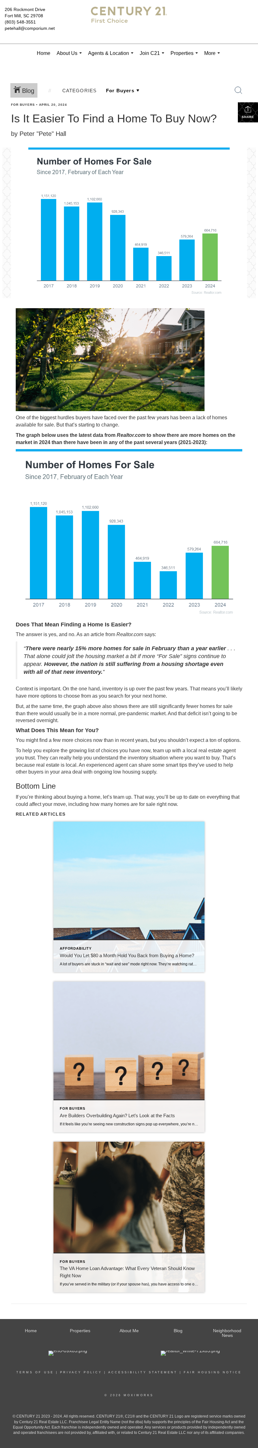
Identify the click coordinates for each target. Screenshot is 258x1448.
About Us (70, 57)
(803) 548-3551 (20, 21)
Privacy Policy (81, 1372)
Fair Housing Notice (213, 1372)
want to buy (206, 757)
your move (54, 804)
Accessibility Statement (142, 1372)
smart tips (176, 765)
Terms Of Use (35, 1372)
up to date (188, 797)
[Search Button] (238, 90)
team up (122, 797)
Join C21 (153, 57)
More (213, 57)
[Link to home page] (129, 20)
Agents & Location (112, 57)
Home (43, 53)
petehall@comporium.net (30, 28)
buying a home (83, 797)
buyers (35, 772)
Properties (185, 57)
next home (154, 696)
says (149, 634)
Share (248, 117)
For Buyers (23, 104)
